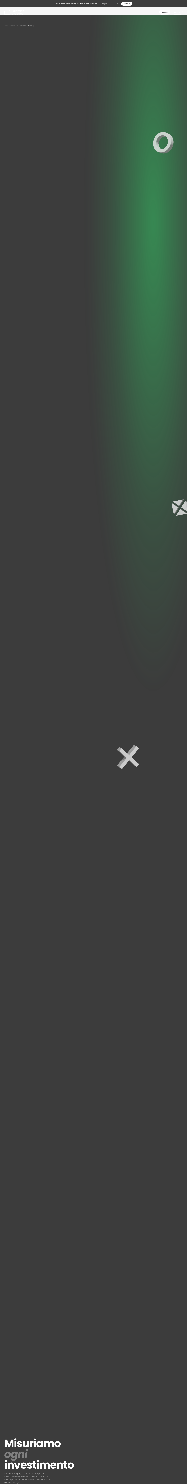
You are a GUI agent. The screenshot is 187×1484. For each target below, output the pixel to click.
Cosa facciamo (14, 26)
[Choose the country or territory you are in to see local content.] (109, 4)
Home (6, 26)
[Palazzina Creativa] (14, 12)
